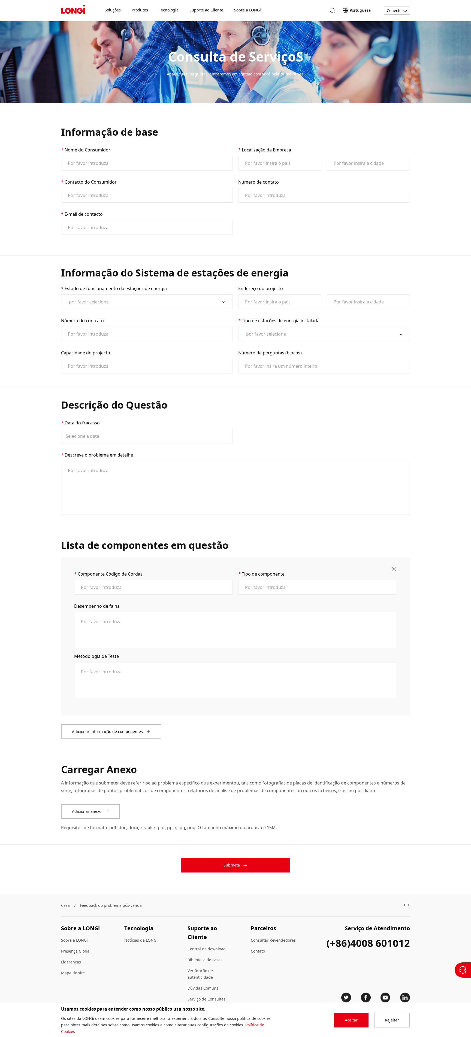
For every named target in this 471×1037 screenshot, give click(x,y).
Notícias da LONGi (141, 940)
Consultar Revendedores (273, 940)
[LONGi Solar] (73, 11)
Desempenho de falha (97, 606)
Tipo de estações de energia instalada (280, 321)
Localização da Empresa (266, 150)
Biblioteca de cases (205, 959)
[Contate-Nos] (463, 970)
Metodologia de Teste (96, 656)
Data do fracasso (82, 423)
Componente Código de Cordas (110, 574)
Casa (65, 905)
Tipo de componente (263, 574)
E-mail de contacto (84, 214)
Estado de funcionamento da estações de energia (116, 288)
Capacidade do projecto (85, 353)
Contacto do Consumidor (91, 182)
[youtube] (385, 997)
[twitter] (346, 997)
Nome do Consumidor (87, 150)
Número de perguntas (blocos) (270, 353)
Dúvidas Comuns (203, 988)
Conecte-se (397, 10)
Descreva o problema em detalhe (99, 455)
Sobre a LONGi (74, 940)
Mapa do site (73, 972)
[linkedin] (405, 997)
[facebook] (366, 997)
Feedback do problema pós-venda (111, 905)
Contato (258, 951)
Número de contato (258, 182)
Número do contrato (82, 321)
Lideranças (71, 962)
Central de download (207, 948)
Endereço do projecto (260, 288)
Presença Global (75, 951)
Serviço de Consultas (206, 999)
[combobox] (145, 302)
